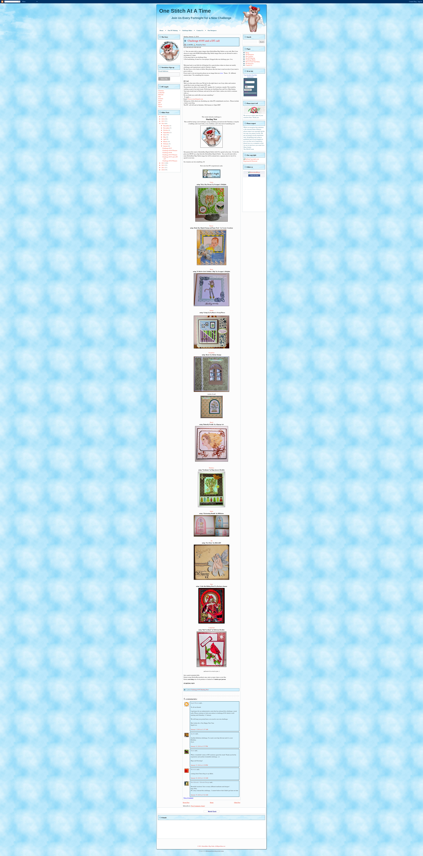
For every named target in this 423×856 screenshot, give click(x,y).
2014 (163, 123)
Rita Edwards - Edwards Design (200, 782)
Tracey (160, 106)
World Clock (211, 811)
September (166, 132)
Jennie (160, 100)
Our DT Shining (173, 30)
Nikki (211, 511)
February (166, 144)
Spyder (193, 734)
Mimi (204, 45)
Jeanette (160, 99)
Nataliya (211, 468)
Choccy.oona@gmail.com (195, 99)
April (165, 139)
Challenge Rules (187, 30)
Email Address (163, 71)
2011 (163, 167)
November (166, 128)
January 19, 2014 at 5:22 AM (199, 795)
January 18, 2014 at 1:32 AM (199, 778)
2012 (163, 165)
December (166, 126)
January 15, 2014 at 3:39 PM (199, 765)
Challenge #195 (196, 690)
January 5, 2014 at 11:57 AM (199, 729)
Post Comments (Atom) (198, 806)
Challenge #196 (167, 153)
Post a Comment (188, 798)
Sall (159, 102)
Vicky (211, 182)
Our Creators (249, 56)
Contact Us (200, 30)
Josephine (211, 353)
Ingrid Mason (195, 703)
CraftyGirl (161, 93)
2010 (163, 170)
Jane (159, 97)
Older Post (237, 802)
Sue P (160, 104)
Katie (211, 269)
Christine (161, 91)
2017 (163, 117)
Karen (193, 751)
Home (161, 30)
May (164, 137)
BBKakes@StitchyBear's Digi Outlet (215, 851)
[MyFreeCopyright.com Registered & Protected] (254, 161)
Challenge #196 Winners (169, 150)
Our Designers (212, 30)
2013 (163, 163)
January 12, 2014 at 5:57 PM (199, 746)
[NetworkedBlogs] (254, 172)
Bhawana (194, 769)
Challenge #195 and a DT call (170, 158)
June (164, 135)
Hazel (211, 422)
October (165, 130)
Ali (211, 541)
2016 (163, 119)
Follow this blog (254, 175)
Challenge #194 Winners (169, 161)
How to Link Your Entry (253, 62)
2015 (163, 121)
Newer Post (186, 802)
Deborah (160, 95)
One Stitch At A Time (185, 11)
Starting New (205, 690)
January (165, 146)
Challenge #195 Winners (169, 155)
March (165, 141)
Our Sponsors (249, 63)
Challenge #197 (167, 148)
